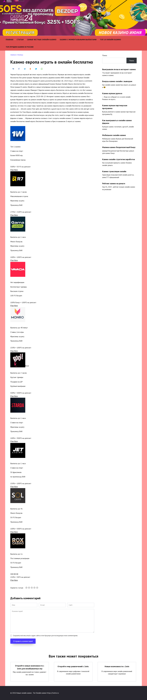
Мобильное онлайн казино (114, 135)
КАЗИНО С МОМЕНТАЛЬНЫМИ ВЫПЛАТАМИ (78, 39)
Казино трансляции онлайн (114, 171)
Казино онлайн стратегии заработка (118, 159)
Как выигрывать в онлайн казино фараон (117, 121)
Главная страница (16, 55)
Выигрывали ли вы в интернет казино (119, 69)
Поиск (104, 55)
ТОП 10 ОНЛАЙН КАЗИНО (110, 39)
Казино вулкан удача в (112, 93)
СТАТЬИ (20, 39)
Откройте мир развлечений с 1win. (73, 666)
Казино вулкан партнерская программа (114, 107)
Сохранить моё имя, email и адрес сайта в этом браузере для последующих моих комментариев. (45, 636)
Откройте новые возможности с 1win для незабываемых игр (29, 667)
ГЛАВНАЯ (9, 39)
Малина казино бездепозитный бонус (119, 147)
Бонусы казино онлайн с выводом (117, 81)
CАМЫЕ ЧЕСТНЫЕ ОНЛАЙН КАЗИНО (41, 39)
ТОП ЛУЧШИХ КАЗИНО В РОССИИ (19, 47)
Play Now (14, 170)
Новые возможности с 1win (117, 666)
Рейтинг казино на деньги (113, 183)
